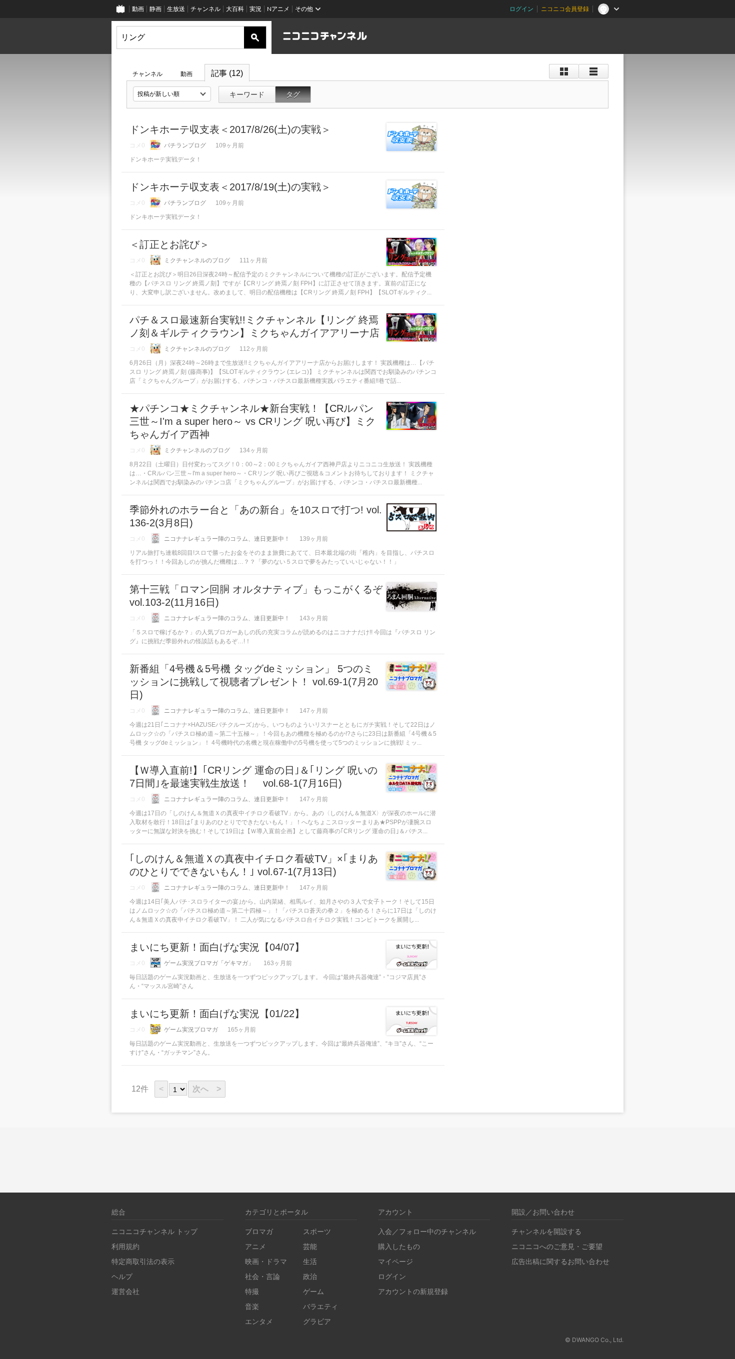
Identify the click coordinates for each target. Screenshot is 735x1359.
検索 (255, 37)
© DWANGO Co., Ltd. (594, 1340)
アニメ (255, 1246)
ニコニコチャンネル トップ (155, 1231)
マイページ (395, 1261)
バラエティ (320, 1306)
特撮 (252, 1291)
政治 (310, 1276)
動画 (138, 8)
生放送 (176, 8)
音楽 (252, 1306)
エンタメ (259, 1321)
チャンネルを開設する (547, 1231)
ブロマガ (259, 1231)
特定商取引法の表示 (143, 1261)
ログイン (522, 8)
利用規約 (126, 1246)
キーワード (247, 94)
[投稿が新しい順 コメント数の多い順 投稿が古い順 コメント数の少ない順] (172, 93)
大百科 (235, 8)
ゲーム (313, 1291)
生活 (310, 1261)
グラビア (317, 1321)
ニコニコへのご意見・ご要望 (557, 1246)
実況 (256, 8)
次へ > (206, 1089)
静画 (156, 8)
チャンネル (205, 8)
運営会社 (126, 1291)
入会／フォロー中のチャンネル (427, 1231)
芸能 (310, 1246)
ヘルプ (122, 1276)
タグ (293, 94)
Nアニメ (278, 8)
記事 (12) (227, 73)
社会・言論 (262, 1276)
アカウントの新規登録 (413, 1291)
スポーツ (317, 1231)
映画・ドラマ (266, 1261)
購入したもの (399, 1246)
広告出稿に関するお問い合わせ (561, 1261)
